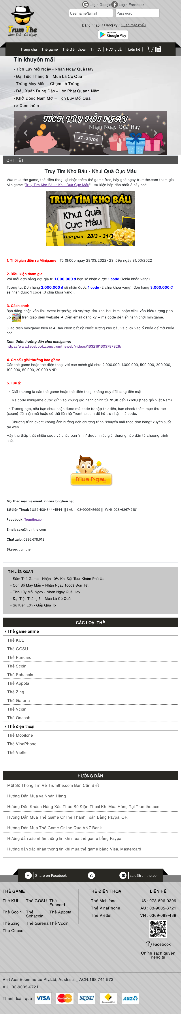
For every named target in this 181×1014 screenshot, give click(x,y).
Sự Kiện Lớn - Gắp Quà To (34, 604)
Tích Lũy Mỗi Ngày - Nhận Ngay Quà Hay (46, 591)
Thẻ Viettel (17, 752)
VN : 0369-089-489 (158, 915)
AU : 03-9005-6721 (158, 907)
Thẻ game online (23, 631)
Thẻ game (14, 891)
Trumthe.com (34, 520)
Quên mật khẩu (133, 25)
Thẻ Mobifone (20, 735)
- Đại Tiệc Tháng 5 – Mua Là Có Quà (48, 75)
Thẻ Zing (15, 691)
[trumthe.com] (23, 20)
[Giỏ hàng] (150, 49)
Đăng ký (110, 25)
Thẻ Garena (18, 700)
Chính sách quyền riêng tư (158, 954)
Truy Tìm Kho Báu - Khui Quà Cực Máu (57, 185)
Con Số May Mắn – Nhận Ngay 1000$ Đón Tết (51, 585)
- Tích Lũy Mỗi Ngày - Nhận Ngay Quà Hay (54, 68)
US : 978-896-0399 (158, 900)
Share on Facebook (51, 875)
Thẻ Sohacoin (20, 674)
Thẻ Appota (18, 683)
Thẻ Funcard (19, 657)
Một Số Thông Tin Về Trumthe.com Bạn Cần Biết (53, 785)
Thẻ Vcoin (16, 708)
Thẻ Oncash (18, 717)
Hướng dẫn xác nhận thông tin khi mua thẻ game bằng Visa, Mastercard (74, 848)
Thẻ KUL (15, 639)
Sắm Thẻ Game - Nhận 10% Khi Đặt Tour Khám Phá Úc (58, 578)
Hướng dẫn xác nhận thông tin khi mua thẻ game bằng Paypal (64, 838)
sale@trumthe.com (145, 875)
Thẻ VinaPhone (22, 743)
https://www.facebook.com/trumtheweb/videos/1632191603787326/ (64, 346)
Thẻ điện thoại (21, 726)
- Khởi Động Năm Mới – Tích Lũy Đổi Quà (52, 97)
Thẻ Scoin (16, 665)
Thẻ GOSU (17, 648)
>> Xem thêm (26, 105)
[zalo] (158, 928)
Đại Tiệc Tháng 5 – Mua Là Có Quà (42, 598)
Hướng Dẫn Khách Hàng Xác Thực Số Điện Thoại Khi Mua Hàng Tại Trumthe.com (84, 806)
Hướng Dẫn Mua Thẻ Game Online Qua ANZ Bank (54, 827)
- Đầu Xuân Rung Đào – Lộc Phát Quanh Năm (57, 90)
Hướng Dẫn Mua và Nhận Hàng (36, 795)
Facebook (161, 944)
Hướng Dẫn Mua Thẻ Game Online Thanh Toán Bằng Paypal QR (67, 817)
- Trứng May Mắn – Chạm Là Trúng (46, 83)
